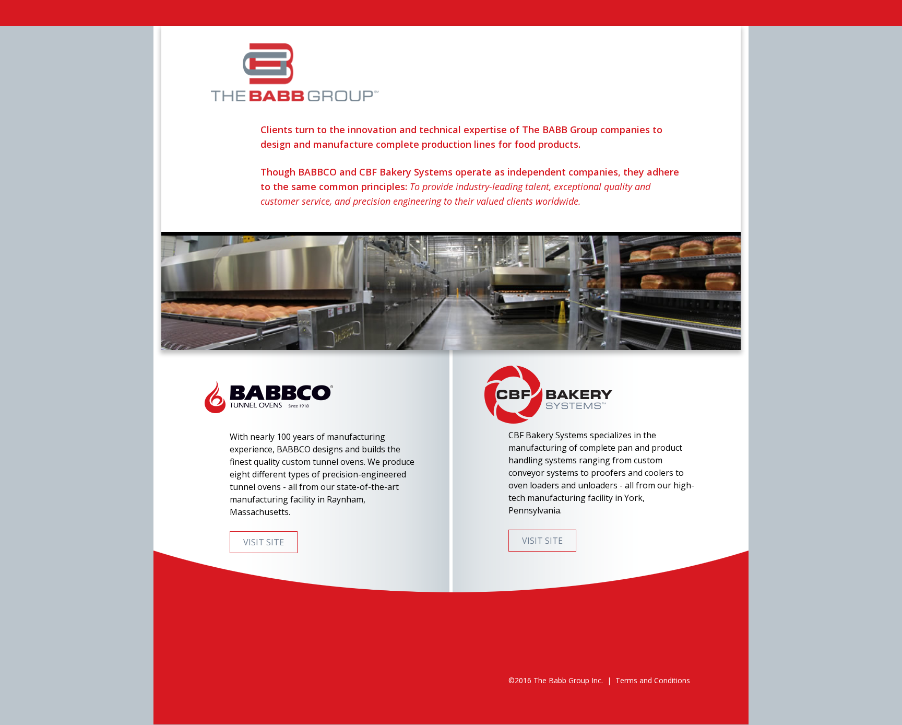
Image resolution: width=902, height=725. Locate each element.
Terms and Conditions (652, 680)
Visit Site (263, 542)
